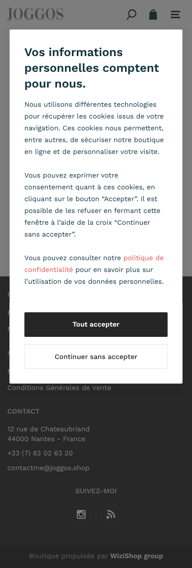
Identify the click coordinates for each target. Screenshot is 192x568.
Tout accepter (96, 325)
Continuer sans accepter (96, 357)
